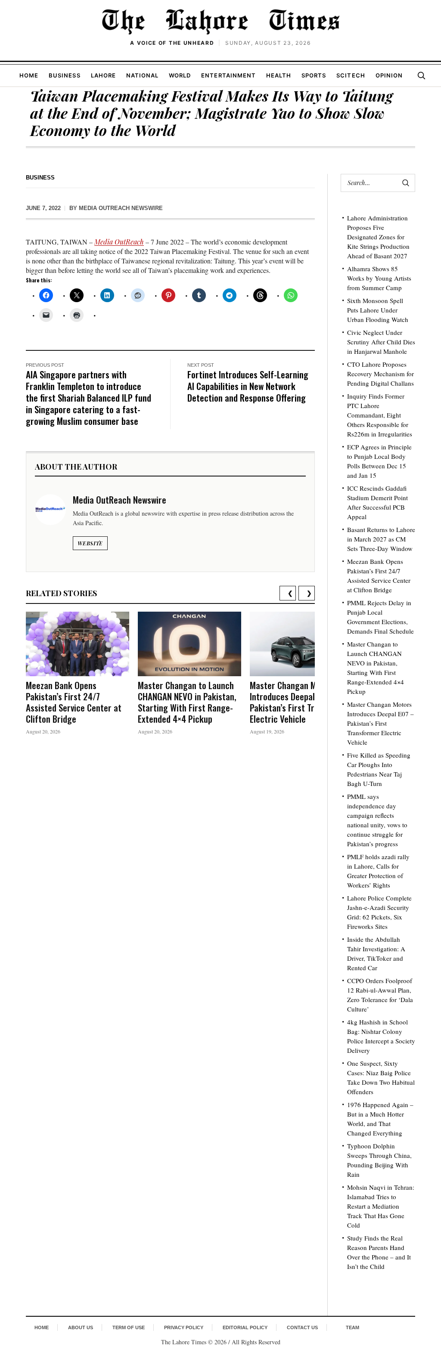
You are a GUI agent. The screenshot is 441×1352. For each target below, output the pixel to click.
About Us (80, 1327)
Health (278, 75)
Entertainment (228, 75)
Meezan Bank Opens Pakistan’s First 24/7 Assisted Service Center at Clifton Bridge (73, 701)
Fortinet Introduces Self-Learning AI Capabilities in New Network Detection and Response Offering (247, 386)
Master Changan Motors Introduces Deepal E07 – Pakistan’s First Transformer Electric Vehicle (301, 701)
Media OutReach (119, 241)
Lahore (103, 75)
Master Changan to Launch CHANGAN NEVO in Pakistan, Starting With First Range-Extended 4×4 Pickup (187, 701)
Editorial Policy (245, 1327)
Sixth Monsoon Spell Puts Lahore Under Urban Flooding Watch (377, 310)
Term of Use (128, 1327)
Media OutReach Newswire (121, 208)
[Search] (421, 75)
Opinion (389, 75)
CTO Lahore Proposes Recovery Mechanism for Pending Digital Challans (380, 373)
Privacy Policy (183, 1327)
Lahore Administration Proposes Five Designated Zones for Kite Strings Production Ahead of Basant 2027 (378, 236)
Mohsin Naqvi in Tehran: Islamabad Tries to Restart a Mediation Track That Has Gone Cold (380, 1206)
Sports (313, 75)
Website (90, 543)
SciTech (350, 75)
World (180, 75)
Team (352, 1327)
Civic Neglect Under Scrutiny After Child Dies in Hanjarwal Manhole (381, 342)
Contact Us (302, 1327)
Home (28, 75)
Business (64, 75)
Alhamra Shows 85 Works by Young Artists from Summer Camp (379, 278)
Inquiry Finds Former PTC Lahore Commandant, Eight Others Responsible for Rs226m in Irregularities (379, 415)
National (142, 75)
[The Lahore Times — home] (220, 21)
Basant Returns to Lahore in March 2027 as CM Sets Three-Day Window (381, 539)
